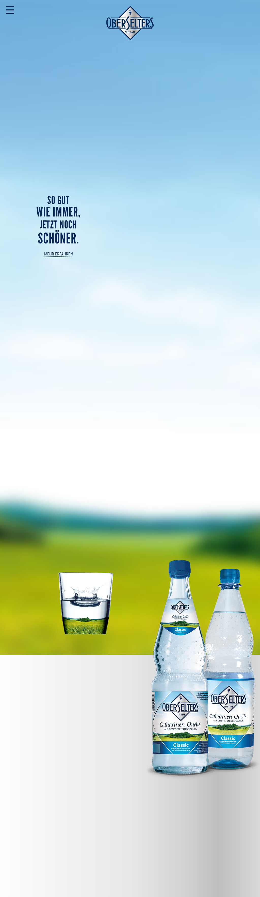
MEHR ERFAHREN (58, 254)
